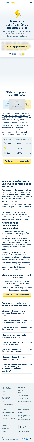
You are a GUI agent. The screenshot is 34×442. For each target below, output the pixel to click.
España (24, 427)
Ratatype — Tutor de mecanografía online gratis (10, 438)
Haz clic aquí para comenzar (17, 47)
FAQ (19, 393)
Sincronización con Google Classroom (24, 416)
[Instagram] (30, 438)
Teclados (5, 401)
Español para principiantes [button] (17, 36)
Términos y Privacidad (8, 418)
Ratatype (23, 122)
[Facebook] (23, 438)
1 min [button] (20, 32)
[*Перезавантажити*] (10, 54)
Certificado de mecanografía (6, 397)
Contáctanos (6, 415)
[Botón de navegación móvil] (30, 2)
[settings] (22, 54)
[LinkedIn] (27, 438)
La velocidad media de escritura (16, 193)
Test (3, 394)
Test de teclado (23, 398)
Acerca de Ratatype (8, 412)
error (24, 134)
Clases (20, 412)
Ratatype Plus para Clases (24, 420)
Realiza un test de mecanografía (17, 161)
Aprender (21, 390)
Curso (3, 391)
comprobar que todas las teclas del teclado (17, 266)
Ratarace (4, 431)
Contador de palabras (24, 401)
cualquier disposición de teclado (16, 115)
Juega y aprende (23, 396)
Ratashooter (6, 428)
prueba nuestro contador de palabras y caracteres (17, 208)
